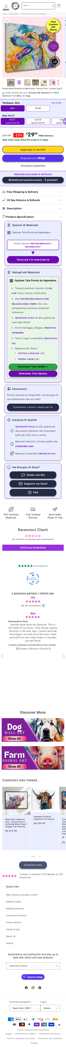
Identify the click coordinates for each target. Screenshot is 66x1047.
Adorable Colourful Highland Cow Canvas (44, 818)
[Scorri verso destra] (62, 82)
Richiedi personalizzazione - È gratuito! (33, 180)
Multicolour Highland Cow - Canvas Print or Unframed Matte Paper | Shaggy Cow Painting (16, 823)
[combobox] (38, 5)
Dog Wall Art (14, 14)
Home (5, 14)
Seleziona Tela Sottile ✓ (33, 366)
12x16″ (38, 121)
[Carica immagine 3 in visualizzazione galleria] (44, 82)
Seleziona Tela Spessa (33, 373)
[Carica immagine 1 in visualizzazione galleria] (11, 82)
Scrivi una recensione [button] (33, 547)
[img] (33, 601)
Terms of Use (12, 929)
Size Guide (56, 103)
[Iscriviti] (56, 966)
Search (9, 943)
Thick (38, 108)
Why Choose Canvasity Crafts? (22, 895)
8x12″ (12, 121)
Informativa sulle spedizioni (50, 1038)
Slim (12, 108)
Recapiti (34, 1043)
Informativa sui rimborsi (25, 1034)
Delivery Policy (13, 901)
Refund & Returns (15, 908)
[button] (6, 5)
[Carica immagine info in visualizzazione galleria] (19, 82)
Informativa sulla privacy (49, 1034)
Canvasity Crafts (31, 1030)
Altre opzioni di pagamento (33, 165)
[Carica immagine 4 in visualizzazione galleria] (52, 82)
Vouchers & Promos (16, 915)
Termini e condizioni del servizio (21, 1038)
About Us (11, 936)
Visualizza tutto (33, 865)
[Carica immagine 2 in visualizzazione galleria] (35, 82)
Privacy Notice (13, 922)
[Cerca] (53, 5)
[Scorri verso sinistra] (3, 82)
